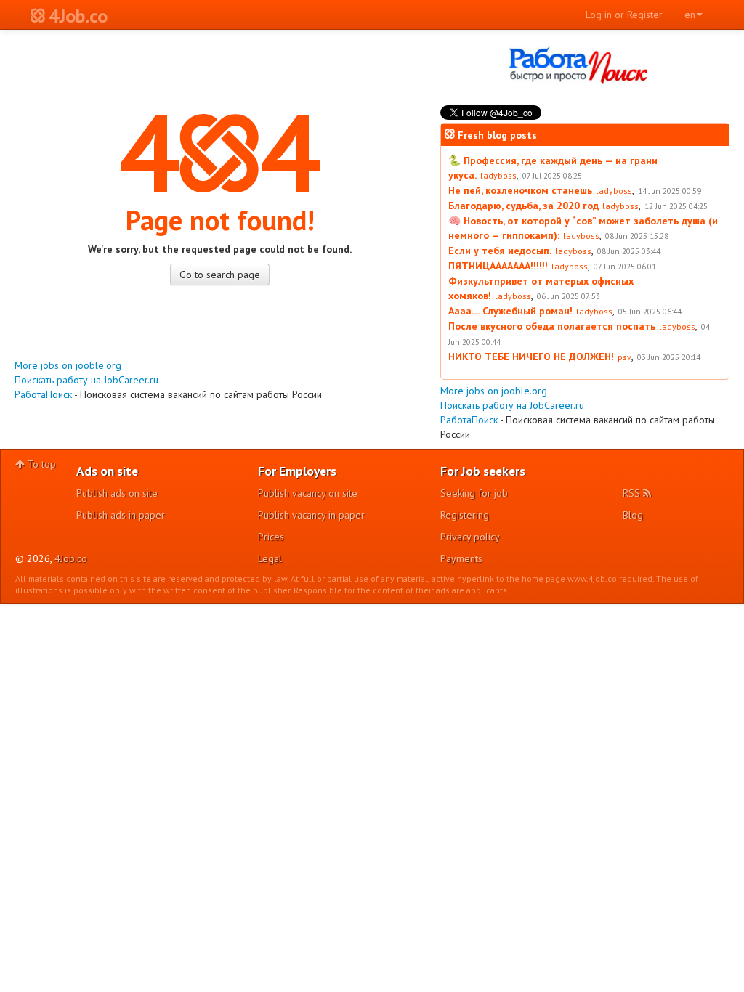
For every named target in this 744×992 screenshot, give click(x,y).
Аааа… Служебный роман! (510, 310)
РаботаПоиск (43, 394)
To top (40, 464)
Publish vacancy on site (307, 493)
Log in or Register (624, 14)
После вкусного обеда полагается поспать (551, 326)
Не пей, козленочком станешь (520, 190)
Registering (464, 514)
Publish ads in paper (120, 514)
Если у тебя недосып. (499, 250)
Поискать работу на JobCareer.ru (86, 379)
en (689, 14)
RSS (633, 493)
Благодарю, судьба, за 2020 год (523, 205)
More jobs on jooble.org (68, 365)
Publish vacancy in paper (311, 514)
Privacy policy (470, 536)
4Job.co (70, 558)
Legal (270, 558)
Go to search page (219, 274)
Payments (461, 558)
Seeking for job (474, 493)
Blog (633, 514)
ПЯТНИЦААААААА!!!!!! (498, 265)
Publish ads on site (117, 493)
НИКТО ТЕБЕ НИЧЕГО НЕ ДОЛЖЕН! (531, 356)
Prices (271, 536)
